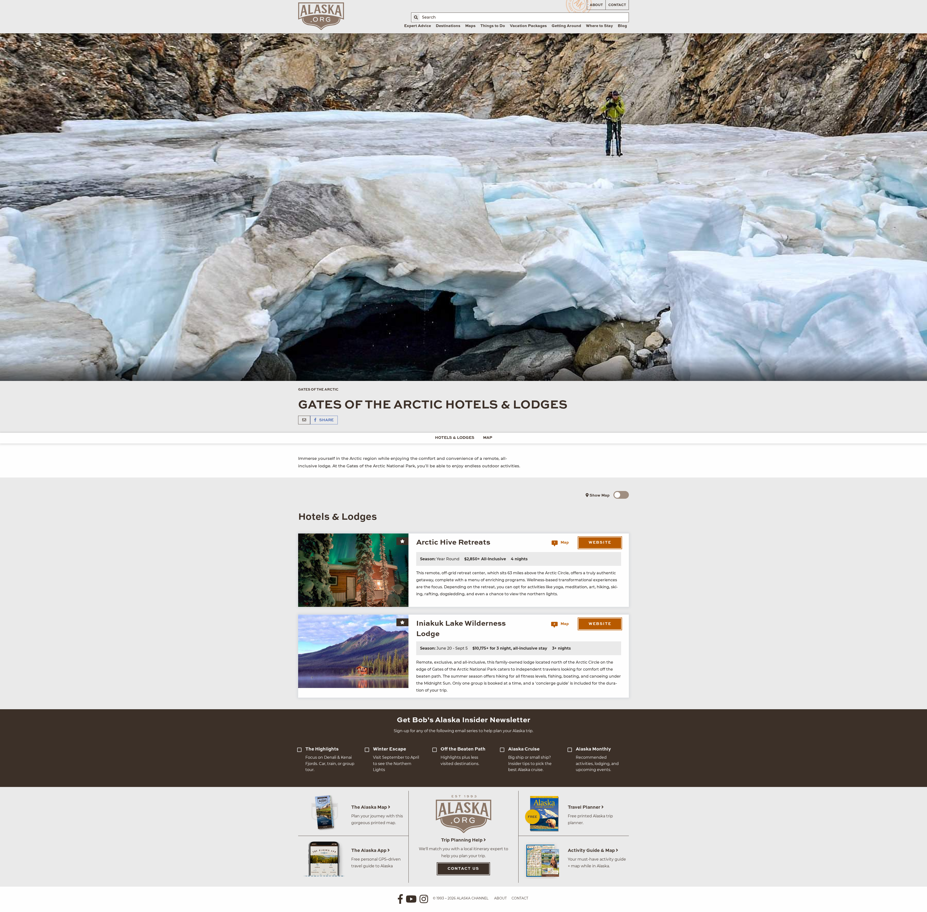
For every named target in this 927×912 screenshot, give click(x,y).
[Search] (416, 17)
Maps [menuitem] (470, 26)
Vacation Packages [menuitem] (528, 26)
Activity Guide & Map (592, 850)
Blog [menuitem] (622, 26)
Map (487, 438)
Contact (617, 5)
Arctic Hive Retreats (453, 542)
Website (600, 543)
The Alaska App (369, 850)
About (596, 5)
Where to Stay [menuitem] (599, 26)
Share (326, 420)
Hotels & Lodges (454, 438)
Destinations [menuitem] (448, 26)
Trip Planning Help (462, 840)
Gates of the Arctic (318, 389)
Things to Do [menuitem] (492, 26)
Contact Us (463, 869)
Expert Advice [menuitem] (417, 26)
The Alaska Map (369, 807)
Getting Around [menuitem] (566, 26)
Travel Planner (584, 807)
